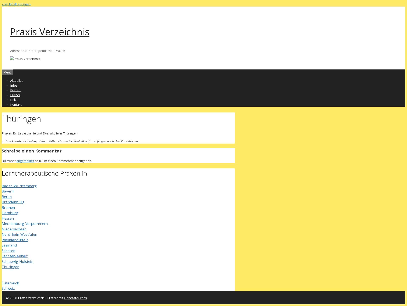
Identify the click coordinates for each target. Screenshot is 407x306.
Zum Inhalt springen (16, 4)
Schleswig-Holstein (17, 261)
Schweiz (8, 288)
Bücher (15, 95)
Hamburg (10, 212)
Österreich (10, 283)
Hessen (8, 218)
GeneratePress (75, 298)
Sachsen (8, 250)
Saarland (9, 245)
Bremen (8, 207)
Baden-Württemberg (19, 185)
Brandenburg (13, 201)
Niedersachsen (14, 229)
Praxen (15, 90)
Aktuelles (16, 80)
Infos (14, 85)
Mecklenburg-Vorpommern (25, 223)
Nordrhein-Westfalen (19, 234)
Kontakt (16, 104)
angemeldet (25, 161)
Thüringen (10, 266)
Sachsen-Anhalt (15, 255)
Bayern (8, 191)
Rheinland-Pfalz (15, 239)
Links (13, 99)
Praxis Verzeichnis (49, 31)
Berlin (7, 196)
